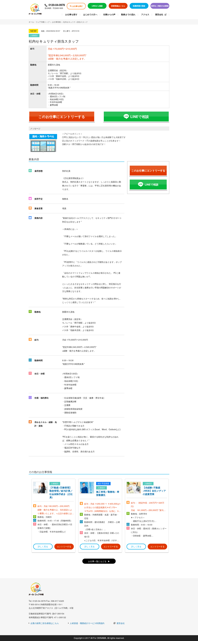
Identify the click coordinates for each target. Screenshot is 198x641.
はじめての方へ (90, 14)
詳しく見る (43, 546)
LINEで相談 (139, 116)
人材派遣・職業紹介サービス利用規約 (87, 623)
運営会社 (159, 14)
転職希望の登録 (139, 6)
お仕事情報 (56, 22)
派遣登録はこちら (118, 6)
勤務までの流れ (128, 14)
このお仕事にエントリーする (61, 116)
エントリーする (64, 546)
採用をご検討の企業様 (160, 6)
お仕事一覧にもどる (97, 561)
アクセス (145, 14)
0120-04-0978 (55, 6)
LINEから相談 (97, 6)
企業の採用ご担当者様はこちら (44, 623)
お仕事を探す (77, 6)
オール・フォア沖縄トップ (39, 22)
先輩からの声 (109, 14)
